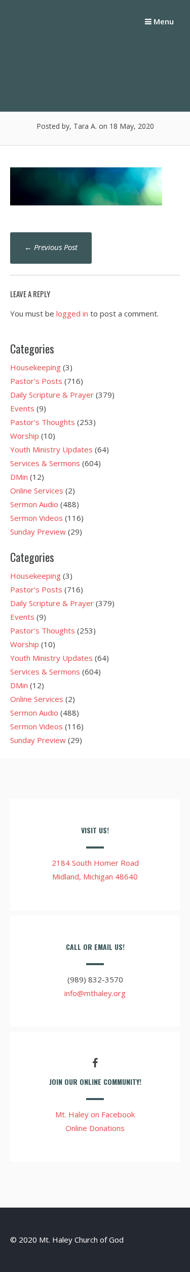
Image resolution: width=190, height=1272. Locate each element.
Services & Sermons (45, 463)
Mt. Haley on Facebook (95, 1114)
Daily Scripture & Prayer (52, 395)
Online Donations (95, 1128)
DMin (19, 477)
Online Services (36, 490)
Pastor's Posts (36, 381)
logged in (72, 313)
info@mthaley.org (95, 993)
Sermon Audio (34, 504)
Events (22, 408)
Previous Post (51, 247)
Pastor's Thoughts (42, 422)
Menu (162, 21)
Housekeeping (35, 367)
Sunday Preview (38, 531)
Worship (24, 436)
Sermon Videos (36, 518)
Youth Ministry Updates (51, 449)
